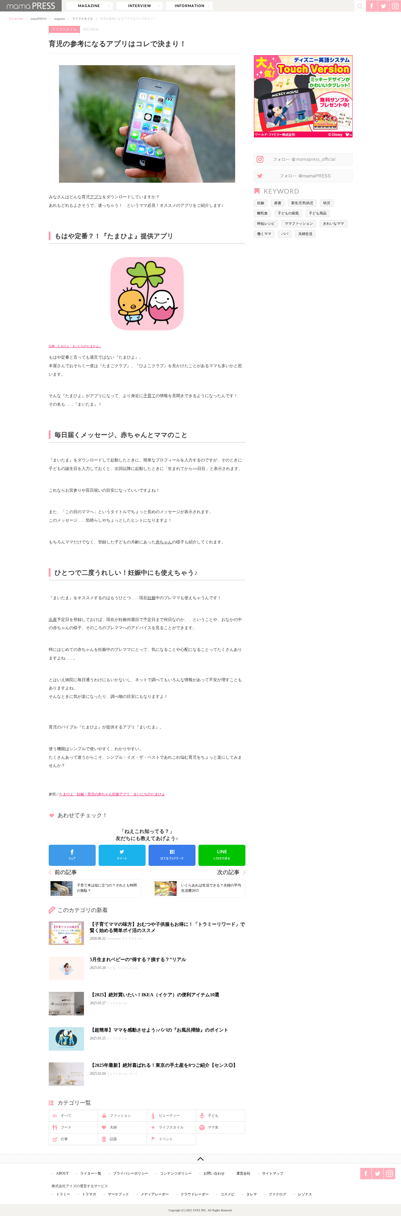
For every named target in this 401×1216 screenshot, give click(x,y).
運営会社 (243, 1173)
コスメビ (227, 1194)
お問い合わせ (214, 1173)
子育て (149, 395)
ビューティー (169, 1115)
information (189, 5)
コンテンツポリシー (176, 1173)
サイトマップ (272, 1173)
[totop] (200, 1158)
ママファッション (299, 223)
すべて (66, 1115)
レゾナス (305, 1194)
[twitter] (122, 855)
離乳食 (262, 213)
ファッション (120, 1115)
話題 (113, 1139)
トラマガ (89, 1194)
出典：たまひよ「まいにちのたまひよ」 (75, 346)
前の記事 (66, 872)
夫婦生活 (305, 234)
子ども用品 (317, 213)
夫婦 (113, 1127)
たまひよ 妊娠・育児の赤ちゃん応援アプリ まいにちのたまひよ (112, 794)
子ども (213, 1115)
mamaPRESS (39, 18)
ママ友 (213, 1127)
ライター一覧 (90, 1173)
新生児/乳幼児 (302, 203)
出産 (53, 619)
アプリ (96, 196)
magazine (89, 5)
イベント (166, 1139)
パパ (284, 234)
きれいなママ (333, 223)
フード (66, 1127)
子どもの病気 (288, 213)
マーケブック (118, 1194)
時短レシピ (266, 223)
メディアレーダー (155, 1194)
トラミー (63, 1194)
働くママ (264, 234)
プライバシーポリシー (130, 1173)
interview (139, 5)
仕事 (64, 1139)
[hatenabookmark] (172, 855)
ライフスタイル (82, 18)
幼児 (326, 203)
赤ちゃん (164, 542)
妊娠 (151, 597)
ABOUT (62, 1173)
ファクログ (277, 1194)
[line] (221, 855)
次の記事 (228, 872)
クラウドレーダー (195, 1194)
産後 (277, 203)
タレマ (251, 1194)
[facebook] (72, 855)
